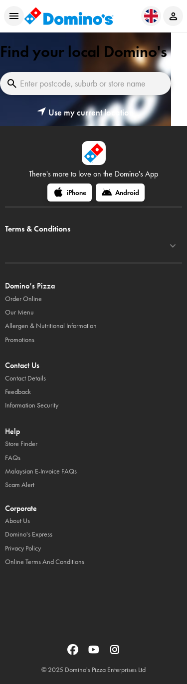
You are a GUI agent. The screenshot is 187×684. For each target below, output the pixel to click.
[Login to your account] (173, 16)
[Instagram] (114, 653)
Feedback (18, 392)
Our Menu (19, 312)
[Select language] (151, 16)
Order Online (23, 298)
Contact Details (25, 378)
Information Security (31, 405)
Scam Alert (19, 484)
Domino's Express (28, 534)
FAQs (12, 458)
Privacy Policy (23, 548)
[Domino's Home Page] (69, 16)
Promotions (19, 340)
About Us (17, 520)
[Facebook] (73, 653)
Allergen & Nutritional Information (51, 326)
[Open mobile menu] (14, 16)
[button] (85, 112)
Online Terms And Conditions (44, 562)
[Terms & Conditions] (173, 246)
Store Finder (21, 444)
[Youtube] (94, 653)
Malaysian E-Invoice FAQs (41, 471)
